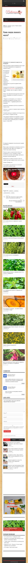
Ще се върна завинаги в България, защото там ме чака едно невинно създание (15, 450)
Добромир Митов (11, 374)
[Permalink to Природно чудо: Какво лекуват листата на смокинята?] (14, 325)
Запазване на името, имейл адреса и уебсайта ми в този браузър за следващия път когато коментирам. (14, 427)
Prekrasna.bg (15, 561)
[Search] (24, 1)
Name (5, 413)
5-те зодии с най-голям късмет (10, 547)
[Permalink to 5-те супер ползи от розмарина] (14, 253)
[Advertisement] (14, 51)
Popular (6, 439)
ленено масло (12, 88)
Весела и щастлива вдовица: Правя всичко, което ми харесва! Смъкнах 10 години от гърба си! (16, 466)
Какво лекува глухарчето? (9, 345)
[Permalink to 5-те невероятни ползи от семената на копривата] (14, 288)
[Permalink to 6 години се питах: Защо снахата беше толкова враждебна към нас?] (5, 458)
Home (6, 25)
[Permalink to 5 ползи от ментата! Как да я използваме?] (14, 236)
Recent (13, 439)
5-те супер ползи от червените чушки (12, 221)
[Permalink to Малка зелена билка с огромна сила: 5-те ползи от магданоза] (14, 270)
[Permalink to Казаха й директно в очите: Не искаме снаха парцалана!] (5, 463)
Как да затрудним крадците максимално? (15, 200)
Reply (23, 383)
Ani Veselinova (10, 37)
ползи (12, 192)
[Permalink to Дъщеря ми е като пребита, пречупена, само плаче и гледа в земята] (5, 445)
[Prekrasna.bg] (14, 14)
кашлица (16, 190)
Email (5, 417)
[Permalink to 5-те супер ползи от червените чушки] (14, 219)
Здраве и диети (11, 25)
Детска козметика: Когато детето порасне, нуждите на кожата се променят (13, 363)
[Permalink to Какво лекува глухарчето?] (14, 343)
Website (5, 421)
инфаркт (11, 190)
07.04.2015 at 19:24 (10, 388)
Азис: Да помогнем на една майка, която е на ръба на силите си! (14, 197)
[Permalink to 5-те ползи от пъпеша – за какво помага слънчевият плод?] (14, 306)
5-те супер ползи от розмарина (10, 255)
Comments (21, 439)
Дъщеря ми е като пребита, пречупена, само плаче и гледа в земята (15, 444)
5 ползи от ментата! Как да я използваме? (13, 238)
